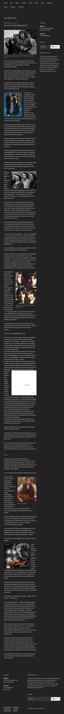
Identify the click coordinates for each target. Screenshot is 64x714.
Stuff (30, 3)
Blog (42, 3)
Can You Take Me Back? (15, 25)
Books (24, 3)
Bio (12, 3)
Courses (12, 7)
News (17, 3)
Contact (21, 7)
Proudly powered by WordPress (36, 708)
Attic (36, 3)
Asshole (49, 3)
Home (6, 3)
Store (5, 7)
